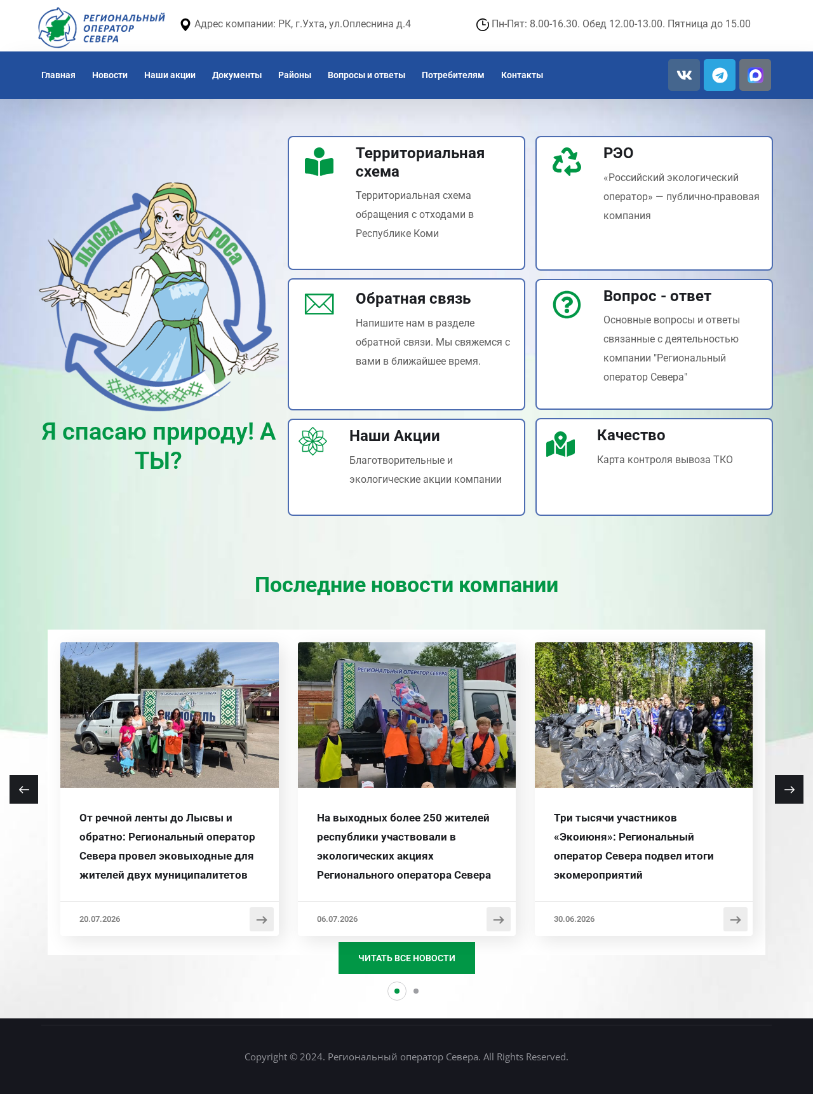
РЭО (618, 153)
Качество (631, 435)
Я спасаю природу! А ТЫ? (159, 446)
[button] (396, 991)
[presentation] (24, 789)
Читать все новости (406, 958)
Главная (58, 75)
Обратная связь (413, 298)
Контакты (522, 75)
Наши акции (170, 75)
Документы (237, 75)
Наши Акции (394, 436)
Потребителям (453, 75)
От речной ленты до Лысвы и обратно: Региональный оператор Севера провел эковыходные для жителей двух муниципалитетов (167, 846)
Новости (110, 75)
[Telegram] (720, 75)
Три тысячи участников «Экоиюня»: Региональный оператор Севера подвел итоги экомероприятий (634, 846)
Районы (294, 75)
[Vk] (684, 75)
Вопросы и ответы (366, 75)
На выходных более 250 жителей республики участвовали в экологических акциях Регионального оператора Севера (404, 846)
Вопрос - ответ (657, 296)
